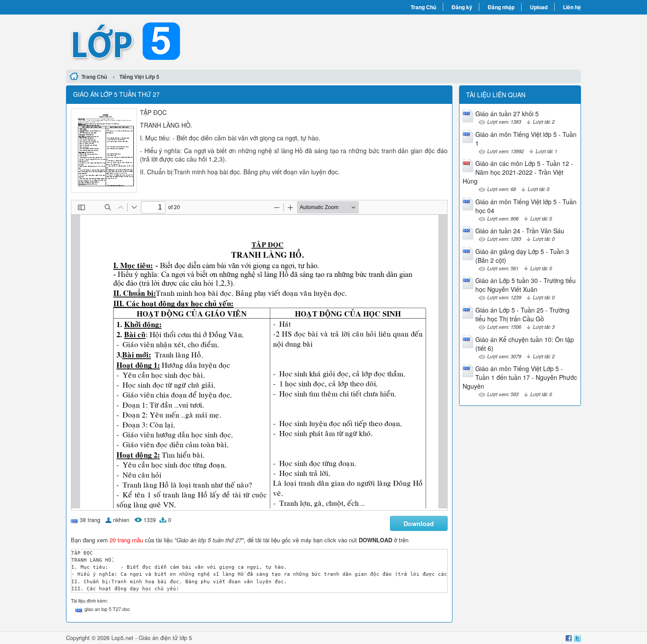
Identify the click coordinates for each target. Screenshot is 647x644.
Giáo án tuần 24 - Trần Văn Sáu (519, 230)
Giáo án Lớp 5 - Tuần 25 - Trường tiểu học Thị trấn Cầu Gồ (522, 314)
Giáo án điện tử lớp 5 (165, 638)
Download (419, 523)
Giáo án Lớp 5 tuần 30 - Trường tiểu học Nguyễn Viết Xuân (525, 285)
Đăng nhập (501, 7)
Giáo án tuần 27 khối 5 (507, 113)
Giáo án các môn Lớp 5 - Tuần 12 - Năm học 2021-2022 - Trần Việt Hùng (518, 172)
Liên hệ (572, 7)
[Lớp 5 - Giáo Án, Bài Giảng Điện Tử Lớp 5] (195, 41)
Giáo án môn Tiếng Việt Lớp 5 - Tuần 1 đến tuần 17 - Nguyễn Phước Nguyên (520, 377)
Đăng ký (462, 7)
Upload (539, 7)
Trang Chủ (423, 7)
